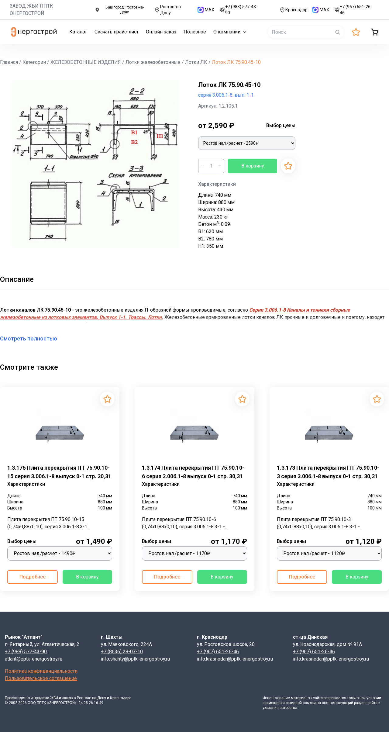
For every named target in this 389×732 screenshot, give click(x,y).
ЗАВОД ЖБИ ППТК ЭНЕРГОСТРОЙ (31, 9)
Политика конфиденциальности (41, 671)
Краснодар (296, 9)
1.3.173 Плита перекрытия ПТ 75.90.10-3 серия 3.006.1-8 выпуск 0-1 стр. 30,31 (328, 471)
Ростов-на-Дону (171, 9)
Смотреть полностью (28, 338)
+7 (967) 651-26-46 (356, 9)
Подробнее (32, 577)
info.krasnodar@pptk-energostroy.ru (235, 659)
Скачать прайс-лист (117, 32)
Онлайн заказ (161, 32)
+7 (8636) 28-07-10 (122, 651)
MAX (209, 9)
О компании (226, 32)
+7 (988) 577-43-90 (241, 9)
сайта (318, 698)
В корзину (252, 166)
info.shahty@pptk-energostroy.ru (135, 659)
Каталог (78, 32)
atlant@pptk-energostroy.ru (33, 659)
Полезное (195, 32)
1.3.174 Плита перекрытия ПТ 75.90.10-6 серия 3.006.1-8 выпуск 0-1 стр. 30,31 (193, 471)
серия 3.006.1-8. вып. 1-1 (226, 95)
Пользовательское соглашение (41, 678)
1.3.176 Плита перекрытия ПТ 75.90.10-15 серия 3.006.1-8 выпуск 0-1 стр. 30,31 (59, 471)
